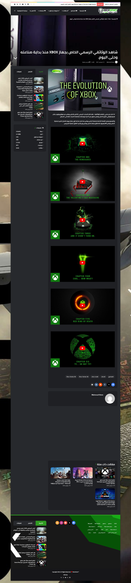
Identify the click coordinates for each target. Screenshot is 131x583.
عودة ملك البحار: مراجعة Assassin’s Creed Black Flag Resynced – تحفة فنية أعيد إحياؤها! (60, 482)
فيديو (41, 142)
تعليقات (19, 71)
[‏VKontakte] (96, 384)
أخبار (41, 134)
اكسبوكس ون (101, 533)
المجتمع (73, 11)
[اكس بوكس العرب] (108, 11)
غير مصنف (40, 140)
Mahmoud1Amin (110, 62)
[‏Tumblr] (104, 384)
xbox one (94, 376)
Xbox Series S (83, 376)
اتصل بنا (32, 11)
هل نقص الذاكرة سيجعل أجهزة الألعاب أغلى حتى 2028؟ (25, 106)
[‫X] (109, 384)
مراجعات (41, 11)
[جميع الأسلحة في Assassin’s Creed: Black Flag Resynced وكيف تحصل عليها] (39, 89)
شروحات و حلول (53, 11)
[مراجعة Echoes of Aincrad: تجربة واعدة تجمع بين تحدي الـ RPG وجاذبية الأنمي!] (83, 472)
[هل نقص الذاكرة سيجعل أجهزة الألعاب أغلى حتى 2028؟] (39, 106)
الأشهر (30, 71)
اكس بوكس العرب (112, 533)
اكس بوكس (90, 530)
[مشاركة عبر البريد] (92, 384)
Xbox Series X (70, 376)
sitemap (65, 575)
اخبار (97, 530)
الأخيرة (41, 71)
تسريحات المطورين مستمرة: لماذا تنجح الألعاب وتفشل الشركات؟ (24, 97)
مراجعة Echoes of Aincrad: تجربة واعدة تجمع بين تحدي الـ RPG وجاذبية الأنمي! (84, 482)
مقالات (65, 11)
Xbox (109, 19)
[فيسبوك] (113, 384)
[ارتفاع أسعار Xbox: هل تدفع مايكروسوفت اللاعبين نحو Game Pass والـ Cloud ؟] (105, 472)
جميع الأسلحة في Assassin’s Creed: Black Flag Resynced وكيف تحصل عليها (24, 89)
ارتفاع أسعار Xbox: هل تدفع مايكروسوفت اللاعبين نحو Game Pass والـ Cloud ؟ (106, 482)
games (111, 376)
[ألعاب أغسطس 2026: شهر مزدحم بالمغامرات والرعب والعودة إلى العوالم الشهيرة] (39, 80)
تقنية (94, 533)
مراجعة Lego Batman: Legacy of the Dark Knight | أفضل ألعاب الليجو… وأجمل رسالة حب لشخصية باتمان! (69, 4)
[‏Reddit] (100, 384)
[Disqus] (83, 433)
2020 (115, 524)
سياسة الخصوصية (22, 11)
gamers (110, 524)
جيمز (89, 533)
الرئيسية (82, 11)
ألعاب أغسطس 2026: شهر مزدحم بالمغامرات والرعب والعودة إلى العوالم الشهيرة (24, 80)
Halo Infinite (97, 524)
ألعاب (102, 530)
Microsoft (90, 524)
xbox (102, 376)
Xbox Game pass (108, 527)
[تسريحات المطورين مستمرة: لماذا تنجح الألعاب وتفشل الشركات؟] (39, 97)
